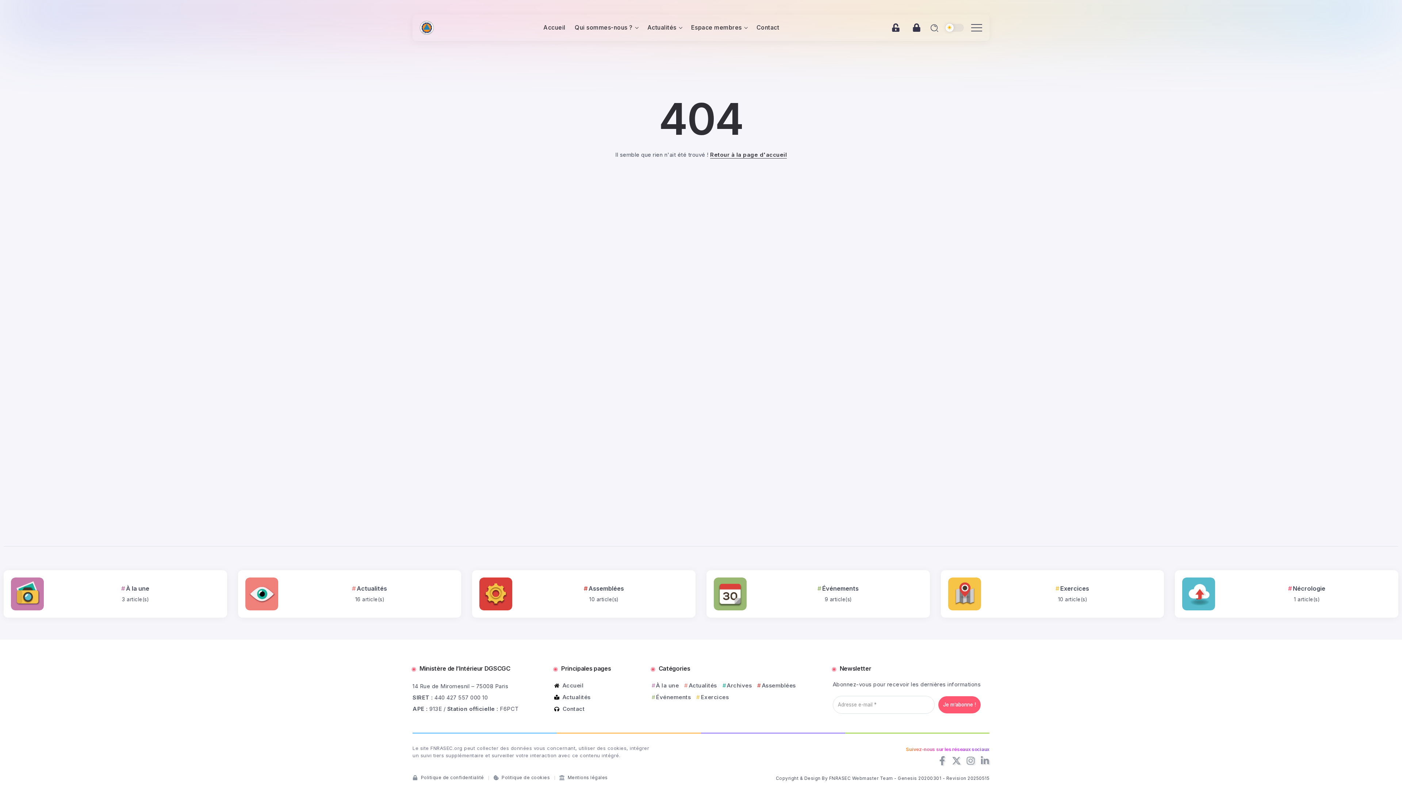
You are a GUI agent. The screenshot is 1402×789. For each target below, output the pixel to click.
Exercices (1074, 588)
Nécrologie (1309, 588)
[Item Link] (27, 594)
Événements (840, 588)
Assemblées (606, 588)
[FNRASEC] (427, 27)
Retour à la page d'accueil (748, 154)
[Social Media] (942, 760)
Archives (739, 685)
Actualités (372, 588)
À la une (137, 588)
